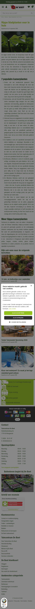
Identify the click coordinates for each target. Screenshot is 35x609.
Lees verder (12, 309)
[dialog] (17, 304)
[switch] (4, 606)
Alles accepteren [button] (18, 313)
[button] (17, 322)
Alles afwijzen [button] (18, 318)
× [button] (31, 285)
